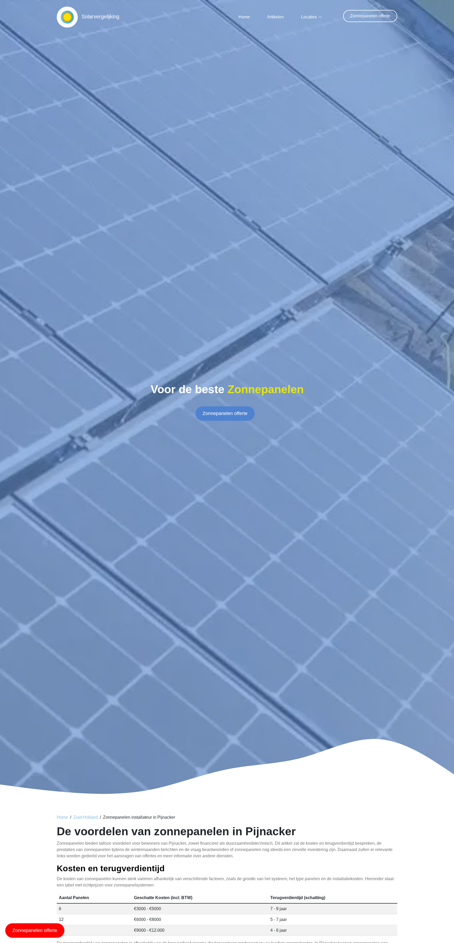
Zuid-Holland (85, 817)
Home (244, 17)
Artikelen (275, 17)
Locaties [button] (309, 17)
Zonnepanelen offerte (370, 16)
